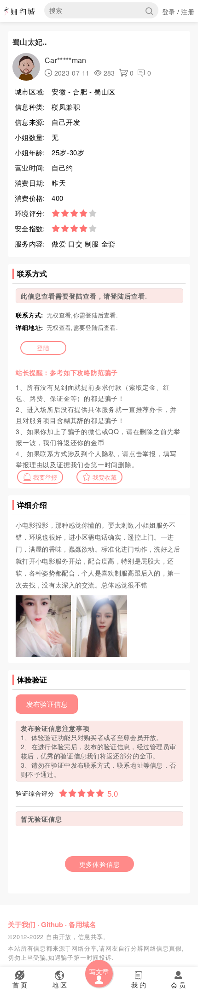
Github (52, 924)
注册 (187, 11)
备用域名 (82, 924)
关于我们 (21, 924)
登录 (168, 11)
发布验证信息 (47, 704)
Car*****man (65, 60)
